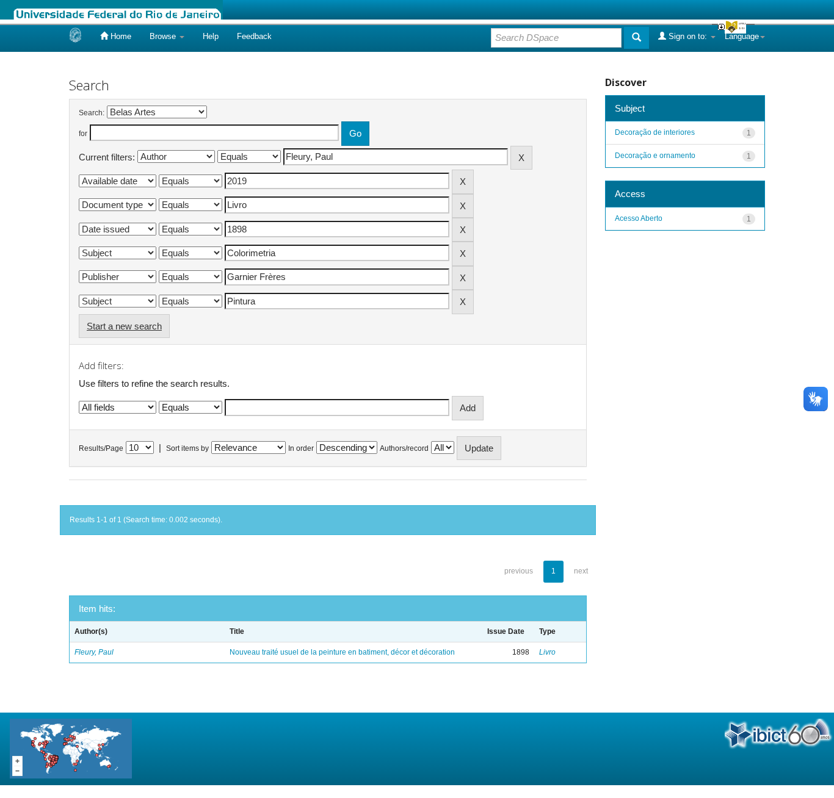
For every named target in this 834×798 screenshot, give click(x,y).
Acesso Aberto (638, 218)
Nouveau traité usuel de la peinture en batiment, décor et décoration (342, 652)
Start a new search (124, 326)
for (83, 133)
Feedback (254, 36)
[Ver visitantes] (71, 748)
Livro (547, 652)
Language (742, 36)
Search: (91, 113)
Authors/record (404, 448)
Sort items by (187, 448)
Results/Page (101, 448)
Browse (164, 36)
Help (211, 36)
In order (301, 448)
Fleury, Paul (94, 652)
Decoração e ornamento (655, 155)
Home (119, 36)
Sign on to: (687, 36)
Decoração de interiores (655, 132)
